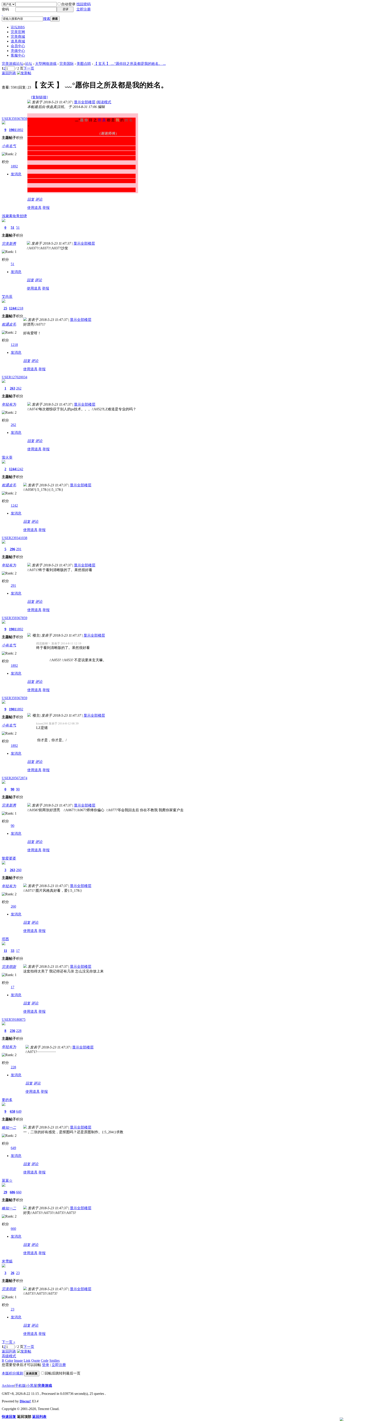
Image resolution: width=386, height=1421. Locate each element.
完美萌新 (9, 967)
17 (18, 951)
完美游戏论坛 (12, 64)
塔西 (5, 939)
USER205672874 (14, 778)
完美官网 (18, 32)
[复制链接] (39, 97)
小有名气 (9, 146)
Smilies (54, 1360)
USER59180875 (13, 1019)
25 (5, 308)
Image (18, 1360)
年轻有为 (9, 404)
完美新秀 (9, 244)
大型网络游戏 (46, 64)
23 (18, 1273)
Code (44, 1360)
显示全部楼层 (84, 102)
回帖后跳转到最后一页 (62, 1373)
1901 (12, 130)
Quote (35, 1360)
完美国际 (66, 64)
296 (12, 549)
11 (5, 951)
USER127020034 (14, 377)
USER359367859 (14, 119)
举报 (46, 208)
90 (12, 789)
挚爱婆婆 (9, 858)
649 (18, 1111)
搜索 (46, 19)
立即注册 (83, 9)
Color (9, 1360)
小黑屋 (31, 1385)
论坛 (18, 27)
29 (5, 1192)
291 (18, 549)
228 (18, 1031)
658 (12, 1111)
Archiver (8, 1385)
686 (12, 1192)
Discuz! (25, 1401)
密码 (5, 9)
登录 (45, 1365)
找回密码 (83, 4)
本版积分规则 (12, 1373)
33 (12, 951)
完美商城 (18, 36)
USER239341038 (14, 538)
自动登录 (68, 4)
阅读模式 (104, 102)
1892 (19, 130)
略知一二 (9, 1127)
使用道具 (34, 208)
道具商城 (18, 41)
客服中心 (18, 55)
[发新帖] (24, 73)
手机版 (20, 1385)
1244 (12, 308)
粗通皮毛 (9, 324)
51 (12, 227)
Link (27, 1360)
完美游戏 (45, 1385)
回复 (30, 199)
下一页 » (8, 1342)
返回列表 (9, 73)
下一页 (28, 68)
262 (18, 388)
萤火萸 (7, 457)
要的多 (7, 1100)
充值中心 (18, 51)
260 (18, 870)
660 (18, 1192)
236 (12, 1031)
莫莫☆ (7, 1180)
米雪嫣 (7, 1261)
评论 (38, 199)
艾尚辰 (7, 297)
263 (12, 388)
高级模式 (9, 1356)
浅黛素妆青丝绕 (14, 216)
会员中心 (18, 46)
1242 (19, 469)
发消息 (16, 174)
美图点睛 (84, 64)
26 (12, 1273)
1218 (19, 308)
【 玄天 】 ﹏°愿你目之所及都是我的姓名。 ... (130, 64)
